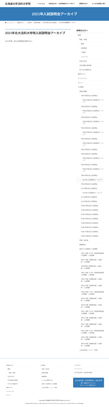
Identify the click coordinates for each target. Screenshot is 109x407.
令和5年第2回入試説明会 (89, 139)
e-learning (77, 365)
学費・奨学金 (83, 240)
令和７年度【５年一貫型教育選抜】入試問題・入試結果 (92, 312)
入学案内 (81, 87)
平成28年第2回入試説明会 (89, 223)
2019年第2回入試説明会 (89, 197)
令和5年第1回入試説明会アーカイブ (92, 133)
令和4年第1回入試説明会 (89, 154)
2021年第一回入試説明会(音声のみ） (19, 41)
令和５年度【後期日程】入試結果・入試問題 (91, 287)
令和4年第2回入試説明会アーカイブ (92, 170)
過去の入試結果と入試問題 (88, 249)
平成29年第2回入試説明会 (89, 214)
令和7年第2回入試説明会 (89, 149)
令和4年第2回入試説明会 (89, 165)
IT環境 (83, 52)
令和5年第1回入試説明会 (89, 128)
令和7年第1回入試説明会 (89, 96)
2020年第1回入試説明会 (89, 188)
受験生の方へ (82, 30)
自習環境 (84, 48)
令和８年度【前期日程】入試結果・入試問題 (91, 338)
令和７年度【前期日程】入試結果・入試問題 (91, 319)
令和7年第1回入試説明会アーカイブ (92, 101)
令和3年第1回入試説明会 (89, 175)
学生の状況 (83, 61)
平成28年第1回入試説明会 (89, 227)
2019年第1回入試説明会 (89, 201)
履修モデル (81, 74)
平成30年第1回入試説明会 (89, 210)
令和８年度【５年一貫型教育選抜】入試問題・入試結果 (92, 332)
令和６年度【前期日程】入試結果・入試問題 (91, 299)
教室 (82, 44)
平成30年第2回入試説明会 (89, 206)
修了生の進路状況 (85, 70)
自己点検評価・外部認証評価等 (83, 372)
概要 (79, 35)
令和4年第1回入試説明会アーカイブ (92, 159)
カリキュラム (82, 78)
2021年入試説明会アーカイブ (92, 180)
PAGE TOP (104, 393)
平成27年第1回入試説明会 (89, 232)
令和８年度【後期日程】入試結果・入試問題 (91, 345)
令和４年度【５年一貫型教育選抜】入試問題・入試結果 (92, 254)
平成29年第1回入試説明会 (89, 219)
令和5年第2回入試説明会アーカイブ (92, 144)
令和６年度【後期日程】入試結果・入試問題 (91, 306)
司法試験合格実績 (85, 65)
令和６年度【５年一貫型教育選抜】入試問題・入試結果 (92, 293)
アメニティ (84, 57)
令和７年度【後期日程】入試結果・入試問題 (91, 325)
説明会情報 (83, 91)
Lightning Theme (46, 403)
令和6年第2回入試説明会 (89, 106)
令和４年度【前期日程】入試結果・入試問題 (91, 261)
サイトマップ (78, 369)
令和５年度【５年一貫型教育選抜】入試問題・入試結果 (92, 274)
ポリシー (81, 83)
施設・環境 (83, 39)
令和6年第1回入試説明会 (89, 117)
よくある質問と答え (47, 380)
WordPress (35, 403)
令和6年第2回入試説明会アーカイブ (92, 112)
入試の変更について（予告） (89, 350)
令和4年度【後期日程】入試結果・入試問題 (91, 267)
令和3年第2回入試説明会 (89, 184)
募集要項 (82, 245)
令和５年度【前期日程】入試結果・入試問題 (91, 280)
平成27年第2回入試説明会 (89, 236)
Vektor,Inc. (74, 403)
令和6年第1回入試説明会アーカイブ (92, 123)
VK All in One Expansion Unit (61, 403)
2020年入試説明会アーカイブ (92, 193)
